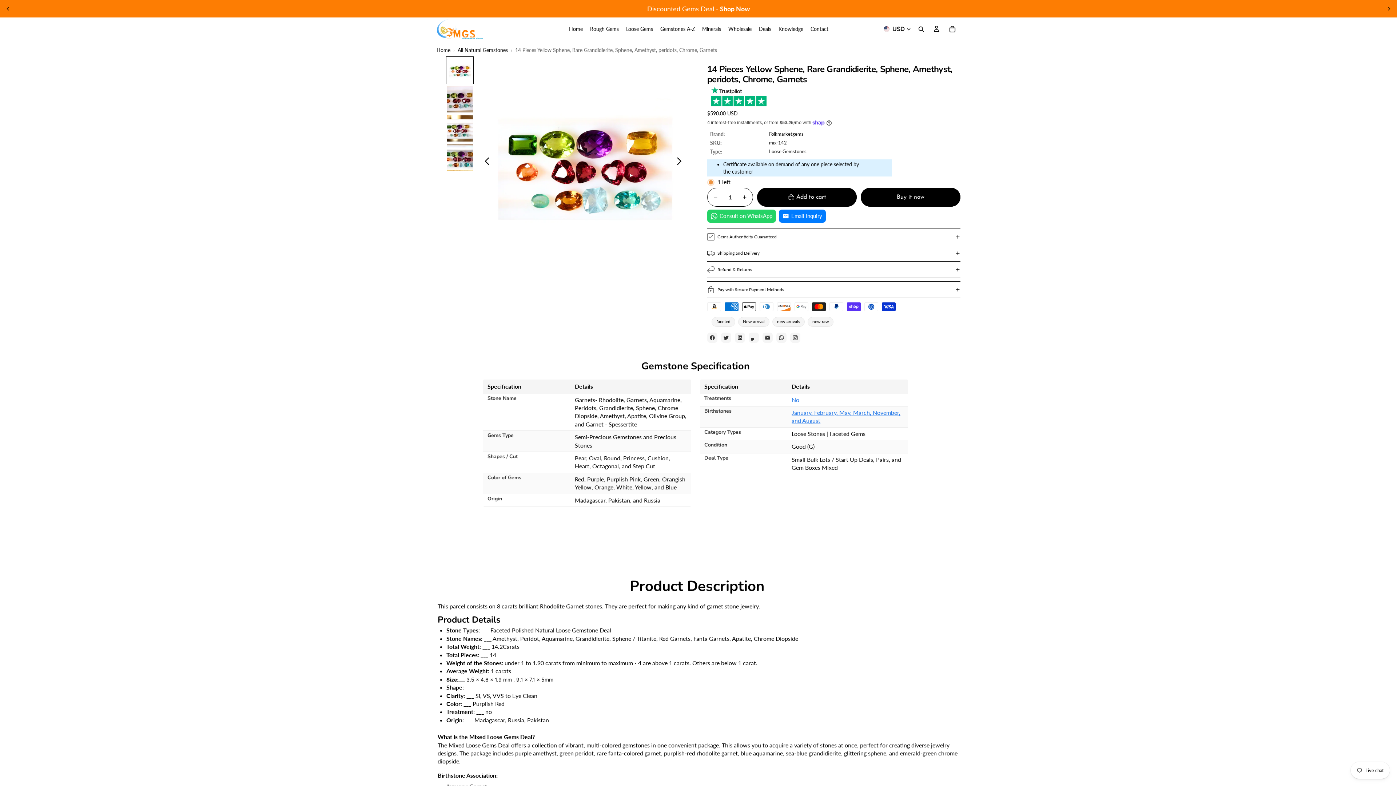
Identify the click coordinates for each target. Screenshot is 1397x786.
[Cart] (952, 29)
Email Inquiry (806, 216)
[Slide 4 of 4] (460, 157)
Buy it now (910, 197)
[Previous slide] (8, 9)
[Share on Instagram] (795, 338)
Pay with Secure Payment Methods (750, 289)
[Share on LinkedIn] (740, 338)
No (795, 399)
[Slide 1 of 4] (460, 70)
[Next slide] (1389, 9)
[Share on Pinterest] (754, 338)
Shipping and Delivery (738, 253)
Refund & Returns (734, 269)
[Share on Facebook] (712, 338)
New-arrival (754, 321)
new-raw (820, 321)
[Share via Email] (768, 338)
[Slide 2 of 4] (460, 99)
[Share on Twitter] (726, 338)
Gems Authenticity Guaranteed (747, 236)
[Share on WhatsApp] (781, 338)
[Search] (921, 29)
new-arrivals (788, 321)
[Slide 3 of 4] (460, 128)
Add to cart (811, 197)
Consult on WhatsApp (746, 216)
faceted (723, 321)
